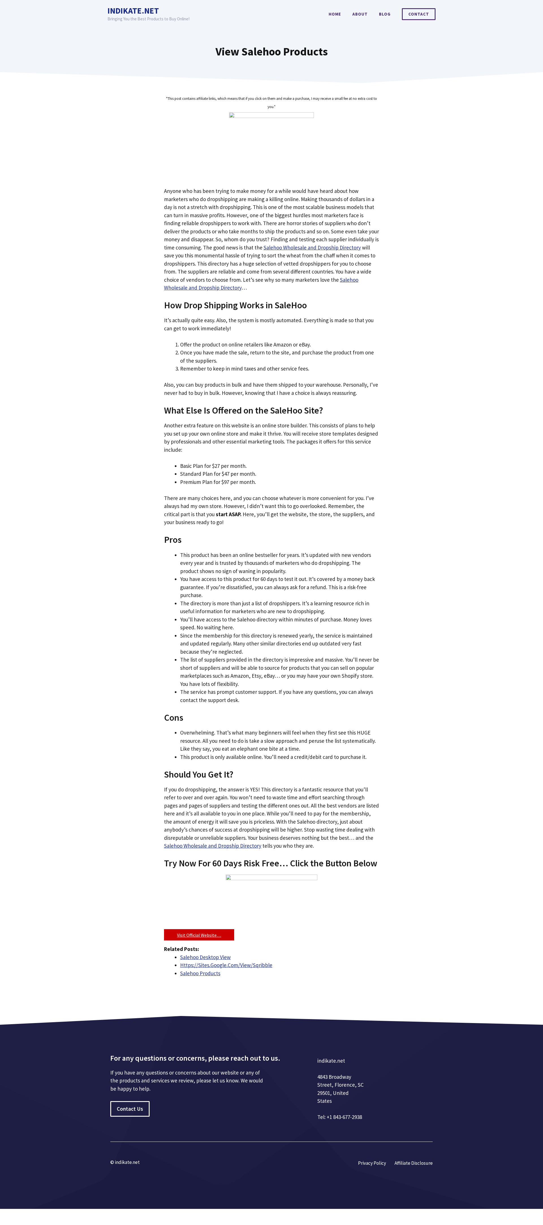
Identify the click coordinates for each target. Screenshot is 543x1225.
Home (335, 14)
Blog (385, 14)
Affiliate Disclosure (414, 1163)
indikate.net (133, 10)
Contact (418, 14)
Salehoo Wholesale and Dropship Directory (312, 247)
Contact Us (130, 1108)
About (360, 14)
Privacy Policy (372, 1163)
